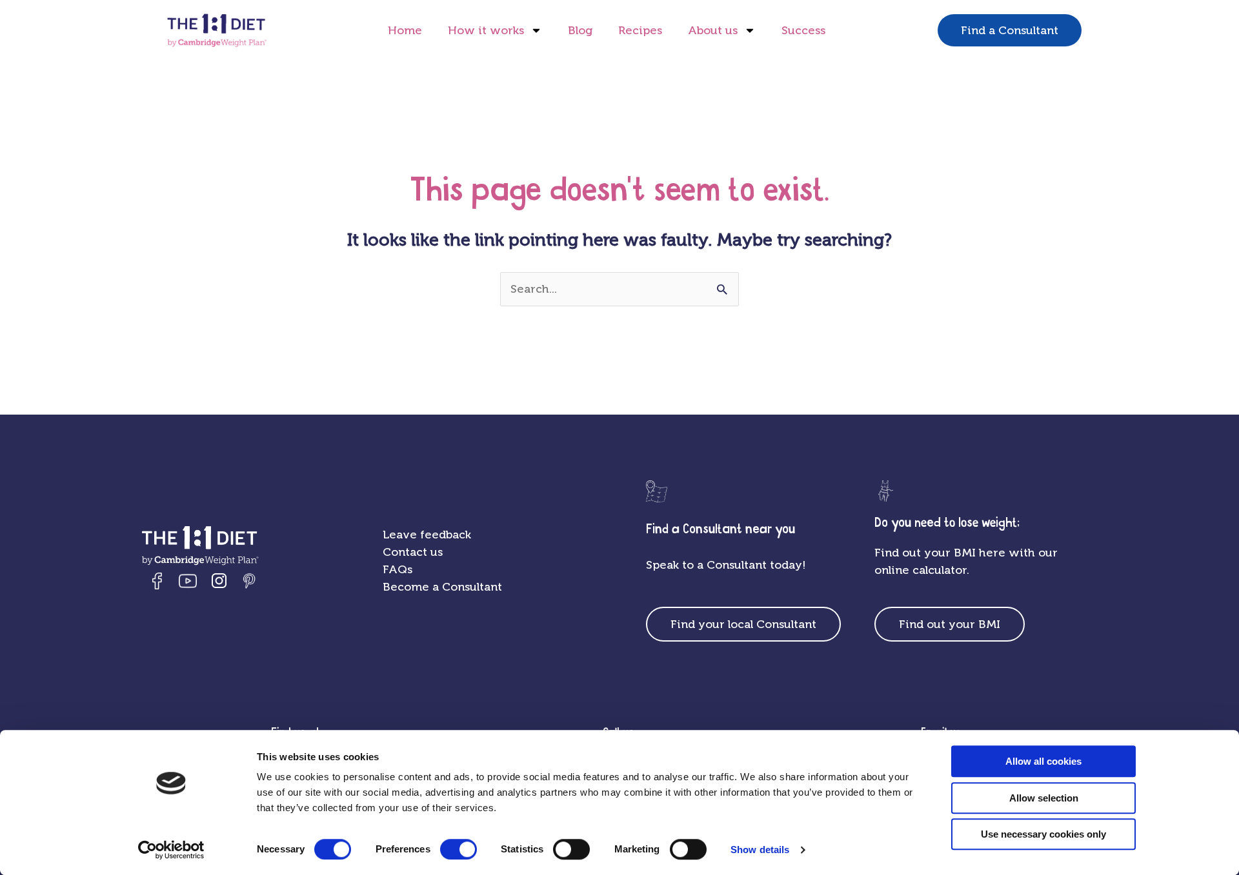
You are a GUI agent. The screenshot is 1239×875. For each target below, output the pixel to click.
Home (405, 30)
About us (713, 30)
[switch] (458, 849)
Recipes (640, 30)
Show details (759, 849)
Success (803, 30)
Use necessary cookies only (1043, 834)
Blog (580, 30)
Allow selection (1043, 797)
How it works (486, 30)
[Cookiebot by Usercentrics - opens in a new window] (171, 850)
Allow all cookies (1043, 761)
